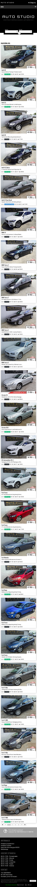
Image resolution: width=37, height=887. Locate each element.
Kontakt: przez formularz (9, 876)
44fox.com (29, 884)
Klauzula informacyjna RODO (10, 847)
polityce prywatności (13, 882)
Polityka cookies (6, 845)
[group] (18, 19)
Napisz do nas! (15, 884)
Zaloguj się (33, 3)
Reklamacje (4, 849)
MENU (2, 7)
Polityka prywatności (7, 844)
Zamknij (33, 881)
